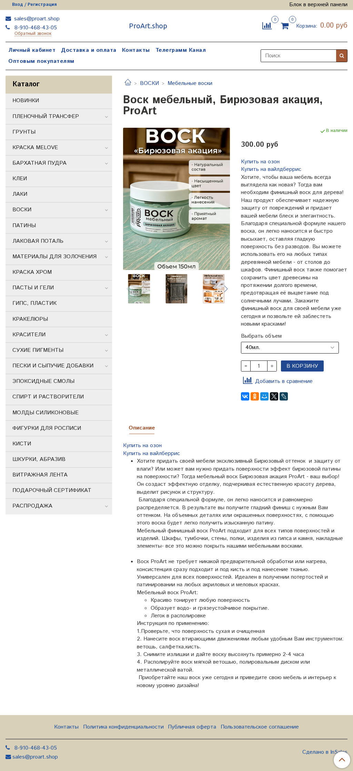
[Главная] (127, 83)
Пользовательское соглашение (260, 727)
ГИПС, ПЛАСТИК (34, 303)
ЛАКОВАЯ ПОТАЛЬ (37, 241)
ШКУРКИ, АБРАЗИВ (38, 459)
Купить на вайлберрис (152, 453)
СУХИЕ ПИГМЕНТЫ (37, 350)
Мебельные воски (190, 83)
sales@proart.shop (36, 19)
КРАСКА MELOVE (35, 148)
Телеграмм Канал (180, 50)
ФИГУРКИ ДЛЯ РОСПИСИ (46, 428)
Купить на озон (260, 162)
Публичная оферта (192, 727)
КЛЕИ (19, 179)
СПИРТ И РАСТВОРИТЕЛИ (48, 397)
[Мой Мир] (264, 396)
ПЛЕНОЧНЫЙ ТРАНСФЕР (45, 117)
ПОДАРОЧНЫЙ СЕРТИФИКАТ (51, 490)
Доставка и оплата (89, 50)
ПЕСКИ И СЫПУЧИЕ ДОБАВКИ (52, 366)
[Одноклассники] (255, 396)
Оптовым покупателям (41, 61)
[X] (274, 396)
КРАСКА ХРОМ (32, 272)
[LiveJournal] (284, 396)
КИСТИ (21, 444)
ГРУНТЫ (24, 132)
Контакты (136, 50)
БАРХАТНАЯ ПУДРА (39, 163)
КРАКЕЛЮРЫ (30, 319)
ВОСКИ (149, 83)
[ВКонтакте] (245, 396)
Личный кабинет (32, 50)
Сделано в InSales (324, 752)
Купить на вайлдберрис (271, 169)
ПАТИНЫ (24, 226)
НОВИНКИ (25, 101)
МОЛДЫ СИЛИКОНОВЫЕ (45, 413)
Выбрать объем (261, 336)
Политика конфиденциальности (123, 727)
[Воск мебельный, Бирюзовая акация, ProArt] (176, 199)
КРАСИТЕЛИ (29, 335)
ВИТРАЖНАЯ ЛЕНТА (40, 475)
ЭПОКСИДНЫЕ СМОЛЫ (43, 381)
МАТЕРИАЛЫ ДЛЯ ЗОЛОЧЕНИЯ (54, 257)
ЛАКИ (19, 194)
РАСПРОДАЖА (32, 506)
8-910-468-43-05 (35, 28)
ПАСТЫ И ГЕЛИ (33, 288)
